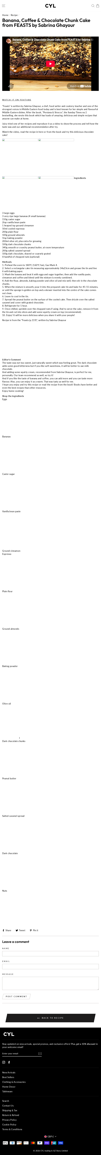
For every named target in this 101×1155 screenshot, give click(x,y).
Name (5, 948)
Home (5, 15)
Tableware (7, 1091)
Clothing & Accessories (14, 1082)
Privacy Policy (9, 1119)
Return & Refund (10, 1115)
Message (8, 974)
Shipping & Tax (9, 1110)
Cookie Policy (9, 1124)
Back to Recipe (52, 1018)
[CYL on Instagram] (3, 1062)
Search (5, 1101)
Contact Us (8, 1105)
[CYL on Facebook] (9, 1062)
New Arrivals (8, 1072)
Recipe (14, 15)
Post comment (16, 996)
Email (6, 961)
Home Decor (8, 1086)
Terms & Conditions (12, 1129)
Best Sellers (8, 1077)
